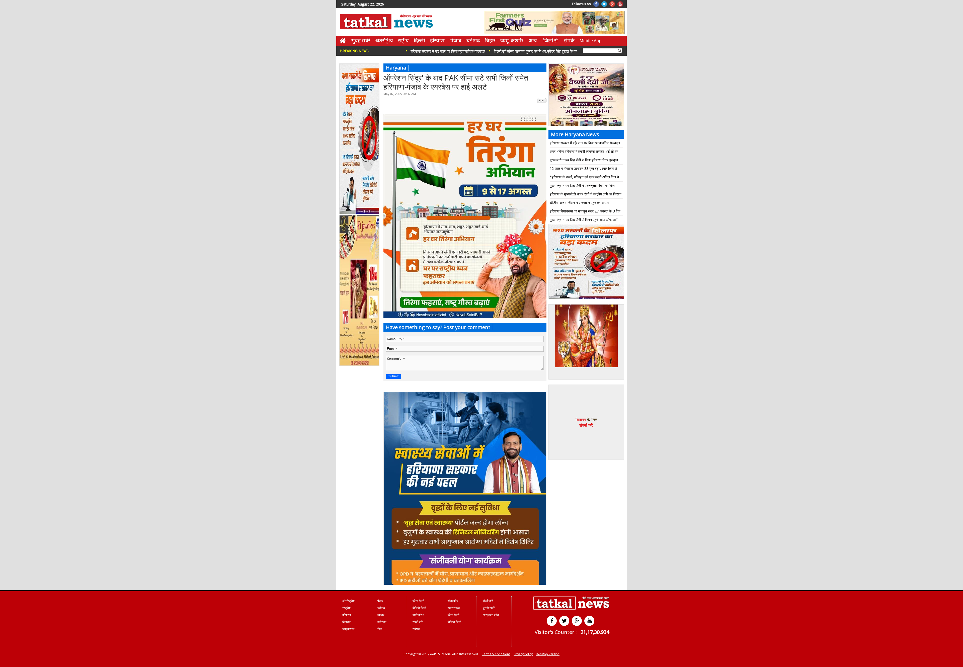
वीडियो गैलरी (419, 608)
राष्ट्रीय (403, 40)
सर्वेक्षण (416, 629)
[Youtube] (620, 4)
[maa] (586, 366)
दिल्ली (419, 40)
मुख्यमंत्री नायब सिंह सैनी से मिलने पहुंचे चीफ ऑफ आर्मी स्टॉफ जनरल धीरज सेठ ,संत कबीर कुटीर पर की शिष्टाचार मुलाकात (585, 220)
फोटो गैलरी (418, 601)
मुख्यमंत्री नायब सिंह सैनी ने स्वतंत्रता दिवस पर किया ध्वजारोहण (582, 186)
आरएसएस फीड (491, 615)
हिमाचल (346, 622)
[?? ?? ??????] (464, 317)
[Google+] (612, 4)
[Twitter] (604, 4)
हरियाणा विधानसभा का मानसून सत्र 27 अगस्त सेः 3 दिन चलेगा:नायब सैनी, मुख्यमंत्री (585, 212)
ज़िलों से (550, 40)
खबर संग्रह (454, 608)
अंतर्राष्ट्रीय (384, 40)
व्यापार (380, 615)
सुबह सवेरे (360, 40)
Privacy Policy (523, 654)
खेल (379, 629)
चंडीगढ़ (473, 40)
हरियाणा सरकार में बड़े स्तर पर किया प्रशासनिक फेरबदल (405, 51)
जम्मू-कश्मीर (511, 40)
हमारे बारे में (418, 615)
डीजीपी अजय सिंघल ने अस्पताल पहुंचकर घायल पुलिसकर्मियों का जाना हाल (579, 203)
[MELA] (586, 298)
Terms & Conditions (496, 654)
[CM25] (465, 583)
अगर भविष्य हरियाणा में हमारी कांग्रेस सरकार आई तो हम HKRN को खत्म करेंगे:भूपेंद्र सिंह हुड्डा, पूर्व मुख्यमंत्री (584, 152)
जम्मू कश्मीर (348, 629)
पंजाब (455, 40)
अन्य (532, 40)
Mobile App (590, 40)
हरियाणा (437, 40)
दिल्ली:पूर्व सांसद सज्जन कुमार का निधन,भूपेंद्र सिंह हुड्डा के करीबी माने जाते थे (503, 51)
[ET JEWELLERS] (360, 364)
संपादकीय (453, 601)
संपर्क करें (418, 622)
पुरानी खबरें (489, 608)
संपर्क (569, 40)
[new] (360, 213)
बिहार (490, 40)
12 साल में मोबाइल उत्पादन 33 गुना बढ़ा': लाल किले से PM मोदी (583, 169)
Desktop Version (547, 654)
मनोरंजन (381, 622)
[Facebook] (596, 4)
